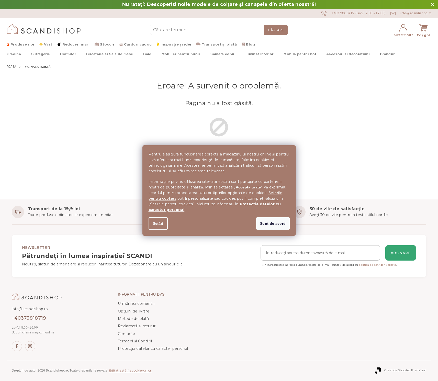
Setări (158, 223)
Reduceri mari (75, 44)
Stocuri (107, 44)
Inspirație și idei (176, 44)
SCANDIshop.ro (17, 346)
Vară (48, 44)
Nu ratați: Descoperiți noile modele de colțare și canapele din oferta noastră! (219, 4)
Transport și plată (219, 44)
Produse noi (22, 44)
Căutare (276, 30)
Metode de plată (133, 318)
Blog (250, 44)
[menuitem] (14, 53)
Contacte (126, 333)
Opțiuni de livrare (133, 311)
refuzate (272, 198)
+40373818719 (29, 318)
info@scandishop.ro (30, 309)
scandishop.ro (30, 346)
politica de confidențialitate (377, 264)
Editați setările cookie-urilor (130, 370)
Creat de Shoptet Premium (405, 370)
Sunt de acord (273, 223)
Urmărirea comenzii (136, 303)
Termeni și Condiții (135, 341)
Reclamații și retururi (137, 326)
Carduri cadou (138, 44)
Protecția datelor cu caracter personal (153, 348)
